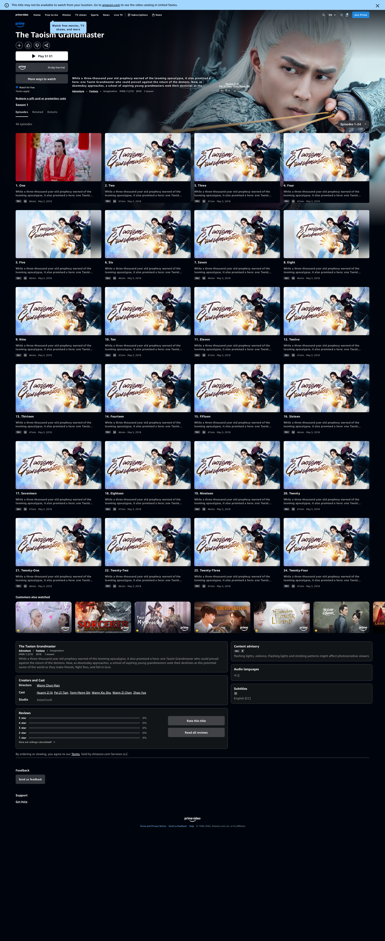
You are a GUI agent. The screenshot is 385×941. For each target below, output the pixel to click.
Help (191, 826)
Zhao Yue (139, 692)
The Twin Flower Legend (282, 617)
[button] (42, 56)
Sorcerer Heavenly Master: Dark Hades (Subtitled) (103, 617)
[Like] (28, 45)
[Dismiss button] (377, 6)
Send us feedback (178, 826)
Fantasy (93, 91)
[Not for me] (37, 45)
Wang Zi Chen (122, 692)
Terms (75, 754)
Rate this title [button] (196, 720)
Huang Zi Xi (232, 83)
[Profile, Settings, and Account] (347, 15)
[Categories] (342, 15)
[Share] (46, 45)
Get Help (21, 801)
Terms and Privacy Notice (153, 826)
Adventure (78, 91)
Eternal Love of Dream (44, 617)
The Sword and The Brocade (341, 617)
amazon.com (111, 5)
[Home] (22, 15)
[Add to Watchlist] (19, 45)
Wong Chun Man (48, 685)
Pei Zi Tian (225, 86)
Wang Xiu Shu (101, 692)
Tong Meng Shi (241, 86)
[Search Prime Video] (324, 15)
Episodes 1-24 (350, 124)
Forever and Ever (222, 617)
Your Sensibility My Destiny (163, 617)
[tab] (22, 112)
